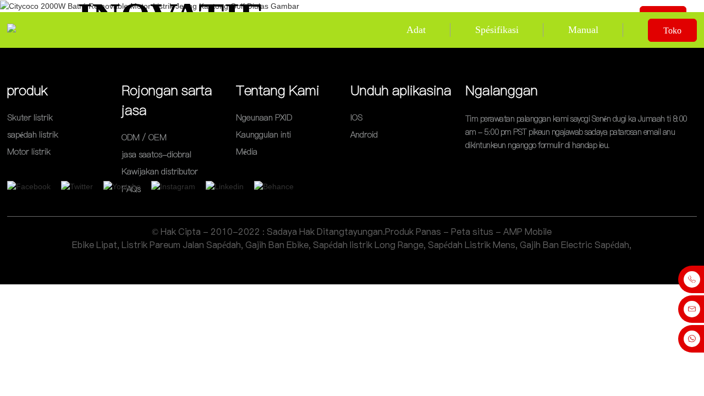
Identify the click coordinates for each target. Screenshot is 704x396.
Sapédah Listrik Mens (471, 245)
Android (364, 134)
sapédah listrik (32, 134)
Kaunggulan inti (263, 134)
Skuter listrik (30, 117)
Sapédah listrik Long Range (368, 245)
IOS (356, 117)
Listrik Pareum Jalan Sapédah (181, 245)
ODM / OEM (144, 137)
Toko (672, 30)
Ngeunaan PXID (264, 117)
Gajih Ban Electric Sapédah (574, 245)
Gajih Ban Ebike (277, 245)
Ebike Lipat (94, 245)
